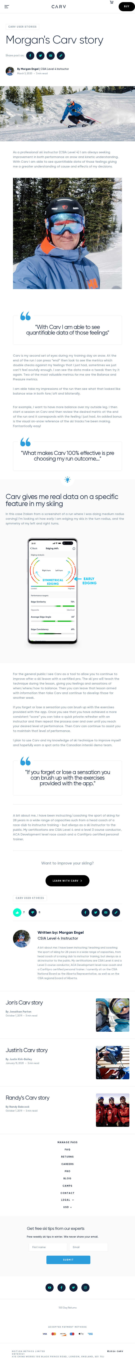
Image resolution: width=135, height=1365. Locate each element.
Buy (127, 6)
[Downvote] (32, 912)
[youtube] (49, 1287)
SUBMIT (68, 1260)
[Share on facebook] (30, 55)
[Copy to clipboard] (61, 55)
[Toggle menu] (6, 6)
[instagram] (85, 1287)
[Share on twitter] (40, 55)
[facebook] (61, 1287)
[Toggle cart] (112, 2)
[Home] (60, 6)
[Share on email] (50, 55)
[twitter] (73, 1287)
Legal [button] (65, 1200)
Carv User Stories (22, 27)
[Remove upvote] (17, 912)
